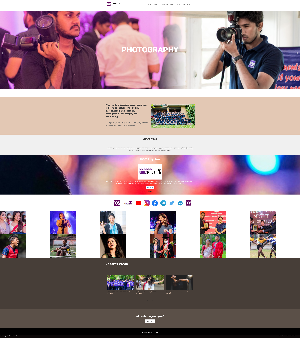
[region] (150, 53)
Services (156, 4)
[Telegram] (163, 203)
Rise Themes (295, 336)
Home (149, 4)
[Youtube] (138, 203)
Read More (150, 185)
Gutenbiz (281, 336)
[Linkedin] (180, 203)
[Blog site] (127, 203)
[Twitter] (172, 203)
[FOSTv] (188, 203)
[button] (2, 53)
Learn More (150, 321)
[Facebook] (155, 203)
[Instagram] (147, 203)
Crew (178, 4)
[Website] (117, 203)
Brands (164, 4)
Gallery (172, 4)
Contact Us (186, 4)
